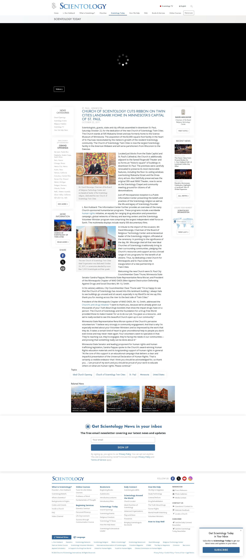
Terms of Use (179, 553)
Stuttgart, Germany (60, 185)
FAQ (145, 13)
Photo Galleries (181, 494)
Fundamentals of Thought (86, 500)
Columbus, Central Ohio (62, 176)
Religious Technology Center (173, 542)
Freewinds (128, 519)
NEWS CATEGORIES (63, 111)
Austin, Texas (58, 169)
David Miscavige (154, 542)
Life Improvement (82, 516)
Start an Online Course (60, 545)
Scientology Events (60, 121)
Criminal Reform (154, 497)
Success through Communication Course (85, 520)
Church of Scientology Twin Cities (110, 374)
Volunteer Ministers (155, 516)
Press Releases (181, 490)
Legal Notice (190, 553)
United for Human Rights (102, 548)
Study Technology (155, 494)
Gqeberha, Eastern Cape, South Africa (62, 156)
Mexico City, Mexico (61, 166)
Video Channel (57, 516)
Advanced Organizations (133, 511)
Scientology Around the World (133, 496)
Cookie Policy (169, 553)
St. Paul (132, 374)
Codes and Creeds (59, 505)
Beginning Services (85, 505)
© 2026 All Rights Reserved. (73, 553)
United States (158, 374)
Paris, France (58, 160)
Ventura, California (60, 172)
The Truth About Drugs (157, 505)
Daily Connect (130, 487)
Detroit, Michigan (60, 182)
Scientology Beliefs (59, 494)
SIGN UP (123, 447)
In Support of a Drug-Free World (80, 548)
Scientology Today (118, 13)
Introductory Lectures (108, 497)
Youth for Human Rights (123, 548)
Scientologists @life (131, 490)
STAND (148, 545)
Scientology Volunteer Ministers (82, 545)
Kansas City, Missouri (61, 179)
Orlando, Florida (59, 188)
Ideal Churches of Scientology (131, 506)
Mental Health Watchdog (157, 512)
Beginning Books (106, 490)
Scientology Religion (101, 542)
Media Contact (180, 497)
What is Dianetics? (59, 497)
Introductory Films (107, 501)
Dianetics (69, 542)
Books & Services (158, 13)
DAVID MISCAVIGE (183, 117)
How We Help (134, 13)
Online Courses (175, 13)
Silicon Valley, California (62, 194)
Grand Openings (59, 117)
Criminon (176, 545)
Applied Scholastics (58, 548)
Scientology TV (167, 6)
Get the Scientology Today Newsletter (181, 530)
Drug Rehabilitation (155, 501)
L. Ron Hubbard (69, 13)
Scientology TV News (108, 521)
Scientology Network (83, 542)
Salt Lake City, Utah (60, 198)
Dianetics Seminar (83, 508)
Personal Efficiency (83, 512)
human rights (88, 213)
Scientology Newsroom (137, 542)
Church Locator (130, 501)
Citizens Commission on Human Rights (148, 548)
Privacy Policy (125, 454)
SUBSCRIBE (221, 550)
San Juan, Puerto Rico (61, 152)
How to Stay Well (156, 521)
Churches (103, 13)
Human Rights (153, 509)
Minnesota (144, 374)
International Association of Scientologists (111, 545)
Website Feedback (182, 510)
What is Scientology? (87, 13)
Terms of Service (98, 459)
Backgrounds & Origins (60, 501)
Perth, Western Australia (62, 191)
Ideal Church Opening (82, 374)
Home (56, 13)
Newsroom (189, 13)
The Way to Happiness (162, 545)
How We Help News (61, 130)
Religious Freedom (60, 124)
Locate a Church (181, 514)
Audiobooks (104, 494)
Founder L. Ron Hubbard (61, 490)
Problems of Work (83, 496)
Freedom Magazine (136, 545)
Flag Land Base (129, 515)
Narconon (186, 545)
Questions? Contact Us (184, 506)
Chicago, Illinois (59, 163)
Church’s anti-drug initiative (95, 304)
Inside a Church (58, 509)
